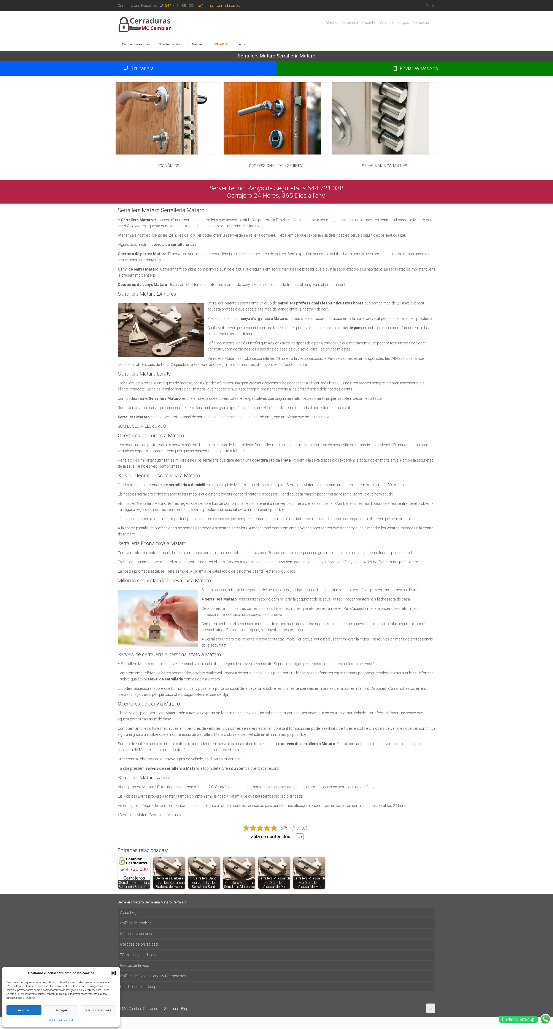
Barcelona (349, 22)
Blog (184, 1008)
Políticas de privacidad (139, 944)
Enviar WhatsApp (418, 68)
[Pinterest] (427, 6)
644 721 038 (175, 5)
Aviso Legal (129, 912)
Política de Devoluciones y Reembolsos (153, 976)
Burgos (403, 22)
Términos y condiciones (139, 955)
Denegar (61, 1010)
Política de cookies (136, 923)
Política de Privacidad (61, 1020)
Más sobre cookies (136, 933)
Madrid (331, 22)
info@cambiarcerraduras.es (217, 5)
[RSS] (433, 6)
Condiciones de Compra (140, 986)
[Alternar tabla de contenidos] (297, 837)
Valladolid (421, 22)
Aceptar (24, 1010)
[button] (113, 973)
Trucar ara (142, 68)
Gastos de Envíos (134, 965)
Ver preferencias (98, 1010)
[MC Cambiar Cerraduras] (145, 24)
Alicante (368, 22)
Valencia (386, 22)
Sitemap (171, 1008)
